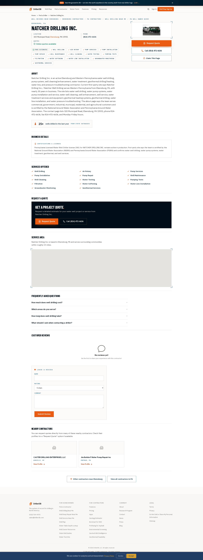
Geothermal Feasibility (97, 537)
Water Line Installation (79, 58)
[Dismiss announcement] (172, 3)
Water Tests (74, 9)
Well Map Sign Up (165, 9)
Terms (151, 507)
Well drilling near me (115, 19)
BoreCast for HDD (95, 522)
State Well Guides (65, 533)
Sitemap (152, 521)
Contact (122, 514)
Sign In (154, 9)
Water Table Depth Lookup (68, 526)
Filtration (39, 58)
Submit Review (44, 414)
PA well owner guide (139, 19)
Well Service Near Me (66, 518)
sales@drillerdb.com (36, 518)
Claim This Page (153, 58)
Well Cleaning (76, 54)
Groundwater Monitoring (104, 58)
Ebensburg (54, 37)
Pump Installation (109, 49)
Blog (120, 526)
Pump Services (90, 49)
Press (121, 522)
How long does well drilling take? (46, 316)
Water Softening (56, 58)
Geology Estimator (95, 518)
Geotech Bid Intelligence (98, 533)
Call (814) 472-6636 (153, 51)
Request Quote (153, 43)
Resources (103, 9)
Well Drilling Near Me (66, 511)
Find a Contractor (61, 9)
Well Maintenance (58, 54)
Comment (37, 393)
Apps (91, 514)
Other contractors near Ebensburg (87, 479)
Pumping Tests (111, 54)
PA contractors (94, 19)
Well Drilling (58, 49)
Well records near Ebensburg (45, 19)
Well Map (48, 9)
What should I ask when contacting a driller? (51, 323)
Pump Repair (40, 54)
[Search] (148, 9)
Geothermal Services (43, 63)
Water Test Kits (64, 537)
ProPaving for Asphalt (96, 526)
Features (85, 9)
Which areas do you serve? (43, 309)
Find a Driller (43, 15)
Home (33, 15)
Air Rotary (74, 49)
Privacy (151, 511)
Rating (37, 383)
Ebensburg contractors (72, 19)
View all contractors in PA (122, 479)
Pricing (94, 9)
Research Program (125, 511)
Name (36, 374)
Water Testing (93, 54)
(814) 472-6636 (89, 37)
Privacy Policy (109, 556)
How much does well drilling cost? (46, 302)
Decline (120, 556)
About (121, 507)
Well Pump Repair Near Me (68, 514)
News (121, 518)
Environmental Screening (98, 529)
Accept (131, 556)
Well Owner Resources (67, 529)
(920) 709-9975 (34, 515)
